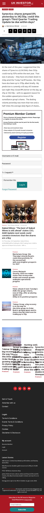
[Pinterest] (20, 31)
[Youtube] (29, 388)
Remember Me (9, 180)
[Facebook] (10, 31)
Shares (11, 9)
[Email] (34, 31)
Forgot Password (9, 189)
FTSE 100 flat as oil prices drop (11, 471)
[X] (15, 31)
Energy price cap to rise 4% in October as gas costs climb (19, 481)
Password (6, 163)
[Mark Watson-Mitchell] (3, 26)
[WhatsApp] (25, 31)
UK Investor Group (9, 489)
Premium (5, 9)
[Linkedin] (29, 31)
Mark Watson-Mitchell (13, 26)
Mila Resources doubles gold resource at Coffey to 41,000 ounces (20, 467)
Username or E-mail (10, 156)
